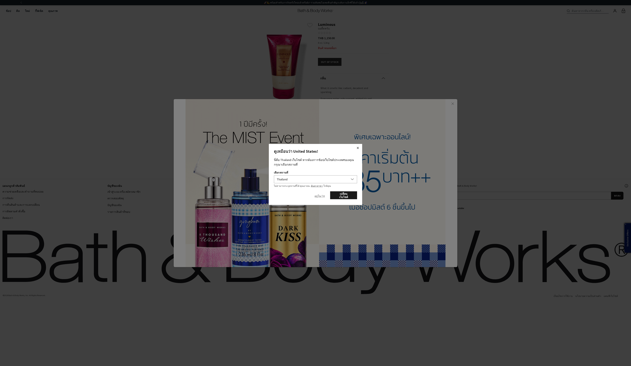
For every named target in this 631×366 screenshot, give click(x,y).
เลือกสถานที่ (281, 172)
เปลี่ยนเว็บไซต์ (343, 195)
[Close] (358, 148)
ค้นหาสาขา (317, 185)
